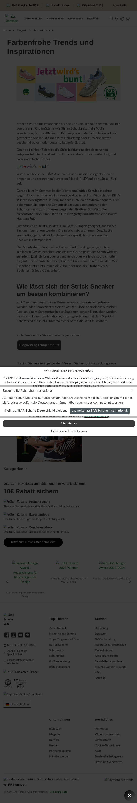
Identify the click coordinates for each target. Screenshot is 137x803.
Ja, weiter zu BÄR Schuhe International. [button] (100, 410)
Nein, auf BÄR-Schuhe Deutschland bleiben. (36, 410)
